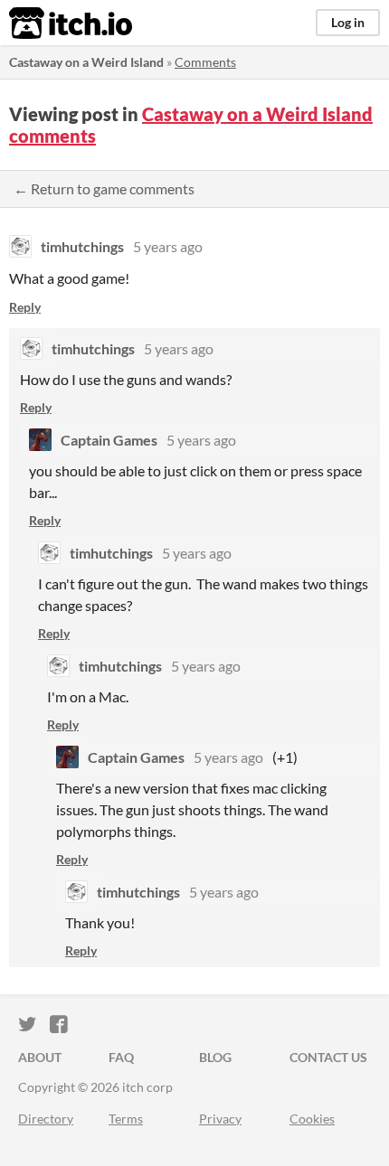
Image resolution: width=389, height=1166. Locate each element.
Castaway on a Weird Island (86, 62)
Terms (126, 1118)
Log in (348, 22)
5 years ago (168, 246)
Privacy (220, 1118)
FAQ (121, 1057)
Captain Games (109, 439)
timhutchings (82, 246)
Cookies (312, 1118)
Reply (25, 307)
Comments (205, 62)
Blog (215, 1057)
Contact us (328, 1057)
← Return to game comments (104, 188)
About (40, 1057)
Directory (45, 1118)
